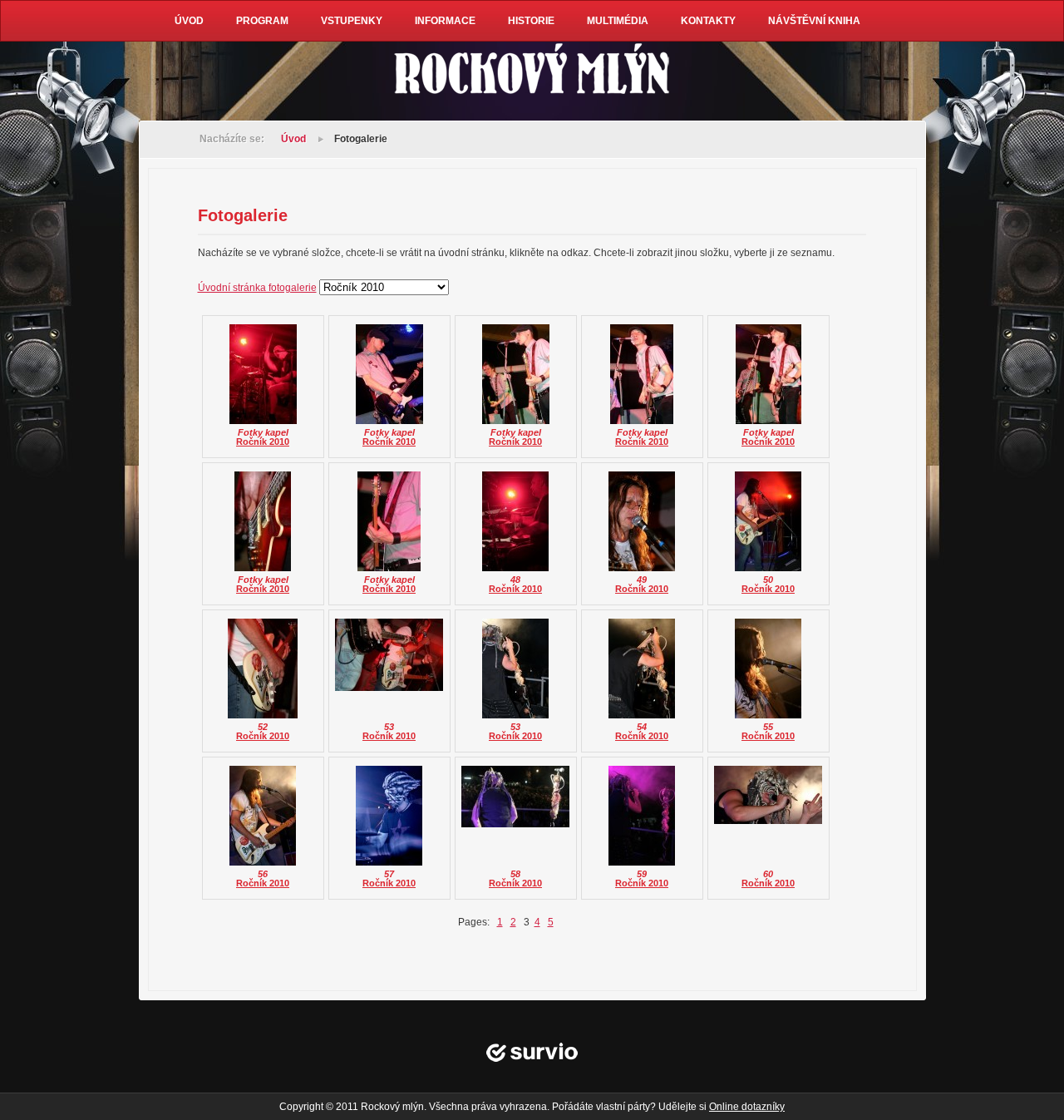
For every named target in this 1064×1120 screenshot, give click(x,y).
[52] (263, 664)
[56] (262, 811)
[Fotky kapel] (263, 369)
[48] (515, 516)
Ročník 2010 (262, 442)
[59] (641, 811)
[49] (641, 516)
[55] (768, 664)
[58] (515, 792)
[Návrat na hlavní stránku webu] (532, 71)
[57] (389, 811)
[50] (768, 516)
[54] (641, 664)
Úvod (293, 139)
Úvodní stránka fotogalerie (257, 288)
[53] (389, 649)
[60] (768, 790)
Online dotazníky (747, 1107)
